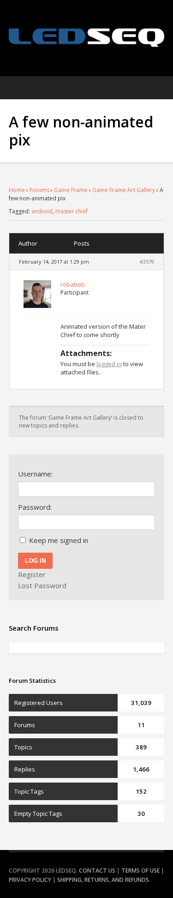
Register (32, 574)
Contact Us (97, 870)
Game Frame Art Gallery (123, 190)
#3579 (147, 261)
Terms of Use (140, 870)
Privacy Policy (30, 880)
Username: (35, 473)
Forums (39, 190)
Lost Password (42, 585)
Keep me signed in (58, 540)
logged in (109, 364)
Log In (35, 560)
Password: (35, 507)
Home (17, 190)
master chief (71, 211)
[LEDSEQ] (87, 37)
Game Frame (71, 190)
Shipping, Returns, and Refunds (103, 880)
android (42, 211)
